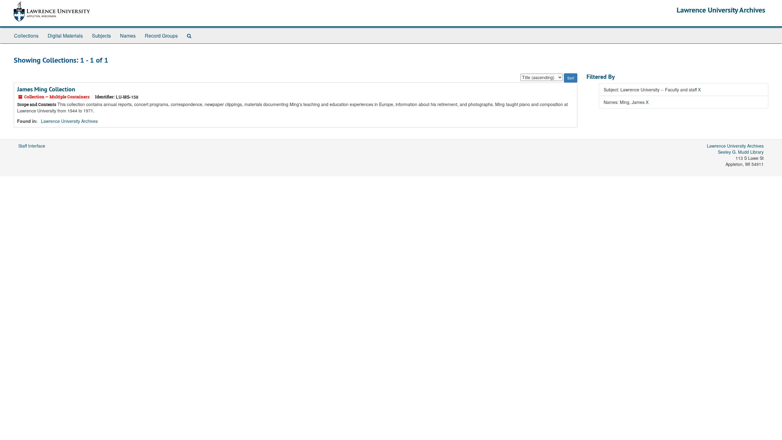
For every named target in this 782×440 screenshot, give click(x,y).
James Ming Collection (46, 89)
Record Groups (161, 35)
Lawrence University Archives (721, 10)
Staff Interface (31, 146)
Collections (26, 35)
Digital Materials (65, 35)
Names (128, 35)
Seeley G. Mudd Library (741, 152)
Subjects (101, 35)
